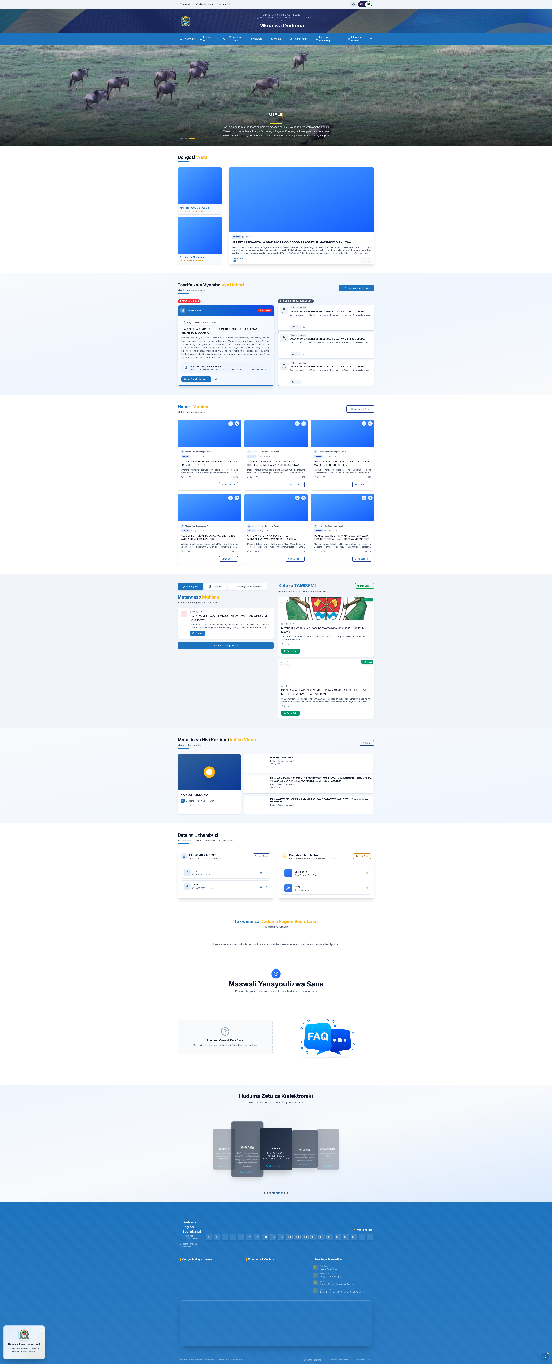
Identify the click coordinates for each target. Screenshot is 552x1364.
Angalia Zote (363, 586)
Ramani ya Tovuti (364, 1359)
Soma (294, 327)
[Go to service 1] (266, 1193)
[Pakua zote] (261, 872)
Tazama (199, 633)
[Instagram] (241, 1237)
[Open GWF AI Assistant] (544, 1357)
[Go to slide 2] (186, 138)
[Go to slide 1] (181, 138)
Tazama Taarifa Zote (358, 288)
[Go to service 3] (272, 1193)
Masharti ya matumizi (338, 1359)
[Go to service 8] (286, 1193)
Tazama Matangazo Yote (225, 645)
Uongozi (226, 4)
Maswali (186, 4)
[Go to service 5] (277, 1193)
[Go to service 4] (274, 1193)
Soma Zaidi (240, 258)
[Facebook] (209, 1237)
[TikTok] (273, 1237)
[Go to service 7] (283, 1193)
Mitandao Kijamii (206, 4)
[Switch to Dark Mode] (353, 4)
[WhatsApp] (305, 1237)
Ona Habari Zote (360, 409)
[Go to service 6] (280, 1193)
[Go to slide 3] (192, 138)
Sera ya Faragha (312, 1359)
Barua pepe (297, 4)
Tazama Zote (261, 856)
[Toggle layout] (41, 1329)
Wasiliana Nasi (244, 4)
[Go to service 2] (269, 1193)
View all (367, 743)
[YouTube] (313, 1237)
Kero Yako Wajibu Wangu (271, 4)
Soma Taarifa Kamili (194, 379)
